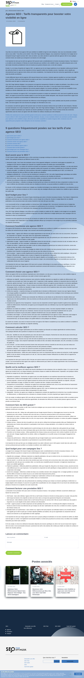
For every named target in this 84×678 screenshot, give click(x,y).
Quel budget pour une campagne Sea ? (18, 149)
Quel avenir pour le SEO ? (14, 135)
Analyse (9, 633)
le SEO (25, 155)
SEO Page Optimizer (39, 54)
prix (7, 10)
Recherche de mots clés (13, 237)
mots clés (43, 201)
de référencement (15, 304)
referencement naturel (14, 10)
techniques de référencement (30, 97)
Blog (43, 4)
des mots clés (48, 237)
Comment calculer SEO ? (14, 143)
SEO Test (45, 626)
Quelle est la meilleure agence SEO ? (17, 145)
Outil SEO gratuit (67, 4)
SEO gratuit (57, 443)
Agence (9, 629)
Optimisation (10, 241)
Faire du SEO (9, 407)
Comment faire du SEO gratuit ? (16, 147)
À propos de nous (49, 4)
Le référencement (31, 308)
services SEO (24, 56)
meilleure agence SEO (28, 367)
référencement (69, 279)
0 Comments (21, 21)
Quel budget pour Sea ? (13, 137)
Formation (9, 631)
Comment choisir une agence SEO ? (17, 141)
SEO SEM (57, 626)
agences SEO (63, 56)
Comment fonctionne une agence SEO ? (18, 139)
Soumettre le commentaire (14, 552)
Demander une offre (30, 626)
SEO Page (11, 84)
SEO (22, 10)
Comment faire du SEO (16, 405)
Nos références (28, 628)
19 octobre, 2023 (11, 21)
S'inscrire (70, 661)
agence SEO (25, 52)
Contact (57, 4)
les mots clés (70, 412)
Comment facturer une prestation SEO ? (18, 151)
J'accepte (78, 674)
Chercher (56, 661)
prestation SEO (34, 488)
